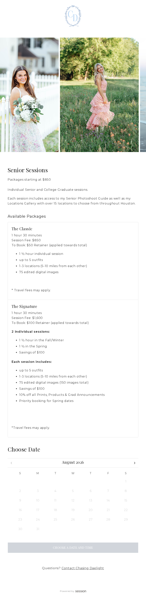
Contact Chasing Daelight (83, 568)
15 (125, 500)
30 (91, 481)
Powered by (67, 591)
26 (20, 481)
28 (55, 481)
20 (91, 510)
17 (37, 510)
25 (55, 519)
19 (73, 510)
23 (20, 519)
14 (108, 500)
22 (126, 510)
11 (55, 500)
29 (73, 481)
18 (55, 510)
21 (108, 510)
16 (20, 510)
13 (90, 500)
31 (108, 481)
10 (37, 500)
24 (38, 519)
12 (73, 500)
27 (38, 481)
